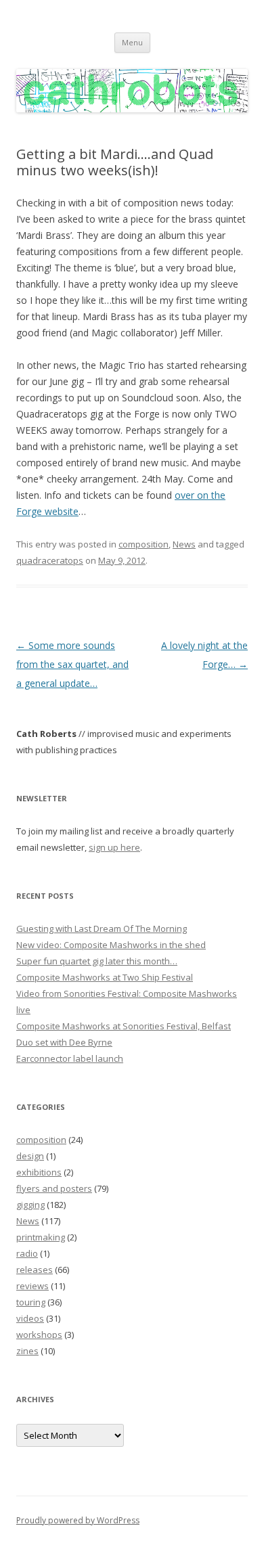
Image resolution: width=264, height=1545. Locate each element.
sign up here (114, 847)
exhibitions (39, 1172)
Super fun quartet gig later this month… (96, 961)
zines (27, 1351)
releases (34, 1269)
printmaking (40, 1237)
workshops (39, 1334)
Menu (132, 42)
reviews (32, 1286)
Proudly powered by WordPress (77, 1520)
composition (143, 544)
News (184, 544)
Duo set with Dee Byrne (64, 1042)
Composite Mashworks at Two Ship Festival (104, 977)
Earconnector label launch (69, 1058)
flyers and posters (54, 1188)
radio (27, 1253)
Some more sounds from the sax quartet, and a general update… (72, 664)
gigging (30, 1205)
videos (30, 1318)
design (30, 1156)
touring (30, 1302)
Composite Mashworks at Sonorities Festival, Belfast (123, 1026)
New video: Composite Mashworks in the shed (111, 945)
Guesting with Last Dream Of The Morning (101, 928)
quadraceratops (49, 560)
